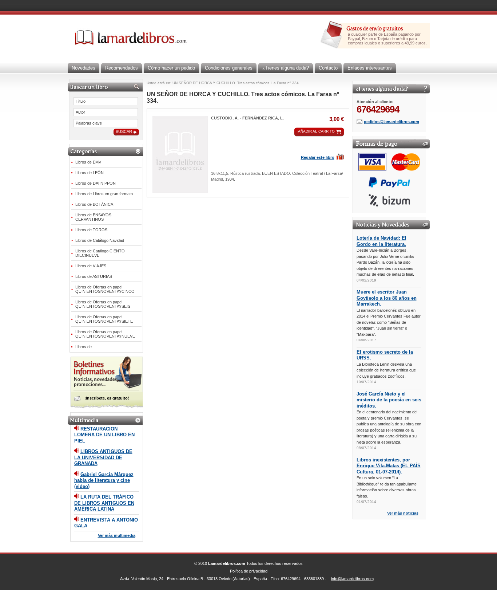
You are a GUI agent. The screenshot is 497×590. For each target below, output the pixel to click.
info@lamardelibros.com (352, 579)
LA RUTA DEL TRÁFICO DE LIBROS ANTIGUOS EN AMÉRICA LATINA (104, 503)
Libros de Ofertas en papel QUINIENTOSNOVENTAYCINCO (105, 289)
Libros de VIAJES (90, 266)
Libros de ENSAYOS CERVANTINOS (93, 217)
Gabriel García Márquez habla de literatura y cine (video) (104, 480)
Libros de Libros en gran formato (104, 194)
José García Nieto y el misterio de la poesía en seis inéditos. (389, 400)
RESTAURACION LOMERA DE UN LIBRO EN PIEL (104, 435)
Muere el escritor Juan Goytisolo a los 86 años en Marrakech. (387, 298)
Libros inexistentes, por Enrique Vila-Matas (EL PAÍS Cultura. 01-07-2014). (389, 466)
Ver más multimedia (116, 535)
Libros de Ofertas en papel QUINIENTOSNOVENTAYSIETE (104, 319)
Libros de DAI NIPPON (95, 183)
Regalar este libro (317, 157)
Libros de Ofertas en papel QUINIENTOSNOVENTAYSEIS (102, 304)
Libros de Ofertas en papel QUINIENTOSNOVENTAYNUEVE (105, 334)
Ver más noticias (402, 513)
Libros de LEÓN (89, 172)
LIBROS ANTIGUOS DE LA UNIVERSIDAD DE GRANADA (103, 457)
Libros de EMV (88, 162)
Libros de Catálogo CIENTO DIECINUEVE (100, 253)
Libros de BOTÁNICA (94, 204)
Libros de (83, 347)
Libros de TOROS (91, 230)
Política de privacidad (248, 571)
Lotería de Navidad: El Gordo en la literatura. (381, 241)
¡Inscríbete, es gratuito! (106, 398)
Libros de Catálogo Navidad (99, 240)
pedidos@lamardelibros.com (391, 121)
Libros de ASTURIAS (93, 276)
